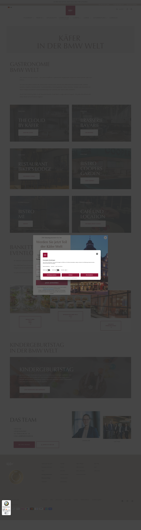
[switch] (6, 513)
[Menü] (10, 501)
